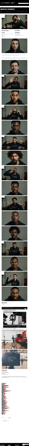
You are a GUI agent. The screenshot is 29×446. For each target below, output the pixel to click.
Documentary (4, 391)
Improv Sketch (4, 401)
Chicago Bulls (13, 376)
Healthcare (3, 400)
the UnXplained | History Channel (5, 374)
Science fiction (4, 408)
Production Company (5, 408)
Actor (2, 384)
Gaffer (3, 397)
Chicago (11, 376)
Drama (3, 392)
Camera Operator (4, 376)
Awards (3, 386)
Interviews (3, 403)
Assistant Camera (4, 385)
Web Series (3, 412)
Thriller (3, 411)
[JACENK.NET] (7, 3)
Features (3, 396)
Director (3, 390)
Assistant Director (5, 386)
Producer (3, 407)
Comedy (3, 388)
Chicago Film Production (16, 376)
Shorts (3, 409)
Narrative (3, 404)
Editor (3, 392)
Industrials (3, 402)
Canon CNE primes (8, 376)
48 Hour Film (4, 383)
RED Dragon (3, 377)
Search (9, 417)
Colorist (25, 376)
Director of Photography (5, 390)
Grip (2, 399)
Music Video (3, 403)
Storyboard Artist (4, 410)
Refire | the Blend (3, 373)
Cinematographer (22, 376)
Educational (3, 393)
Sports (3, 410)
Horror (3, 401)
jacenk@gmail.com (26, 3)
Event (2, 395)
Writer (3, 414)
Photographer (4, 405)
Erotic (3, 394)
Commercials (4, 389)
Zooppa (8, 377)
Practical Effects (4, 406)
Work (2, 413)
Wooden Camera (5, 377)
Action (3, 384)
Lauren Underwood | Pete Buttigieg (5, 372)
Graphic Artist (4, 398)
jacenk (1, 11)
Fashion (3, 395)
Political (3, 405)
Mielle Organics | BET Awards (4, 371)
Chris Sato (20, 376)
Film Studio (3, 397)
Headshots (3, 399)
